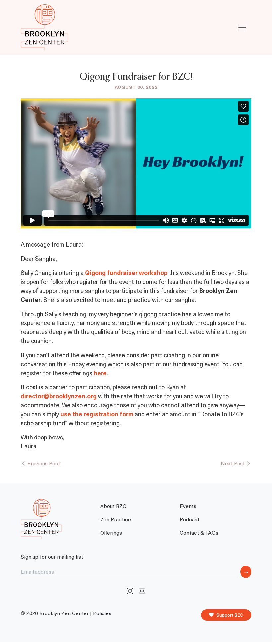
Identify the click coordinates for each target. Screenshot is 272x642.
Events (188, 506)
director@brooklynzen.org (59, 395)
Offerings (111, 532)
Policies (102, 613)
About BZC (113, 506)
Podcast (189, 519)
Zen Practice (115, 519)
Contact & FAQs (199, 532)
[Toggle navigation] (242, 27)
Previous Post (43, 463)
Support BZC (229, 615)
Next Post (233, 463)
